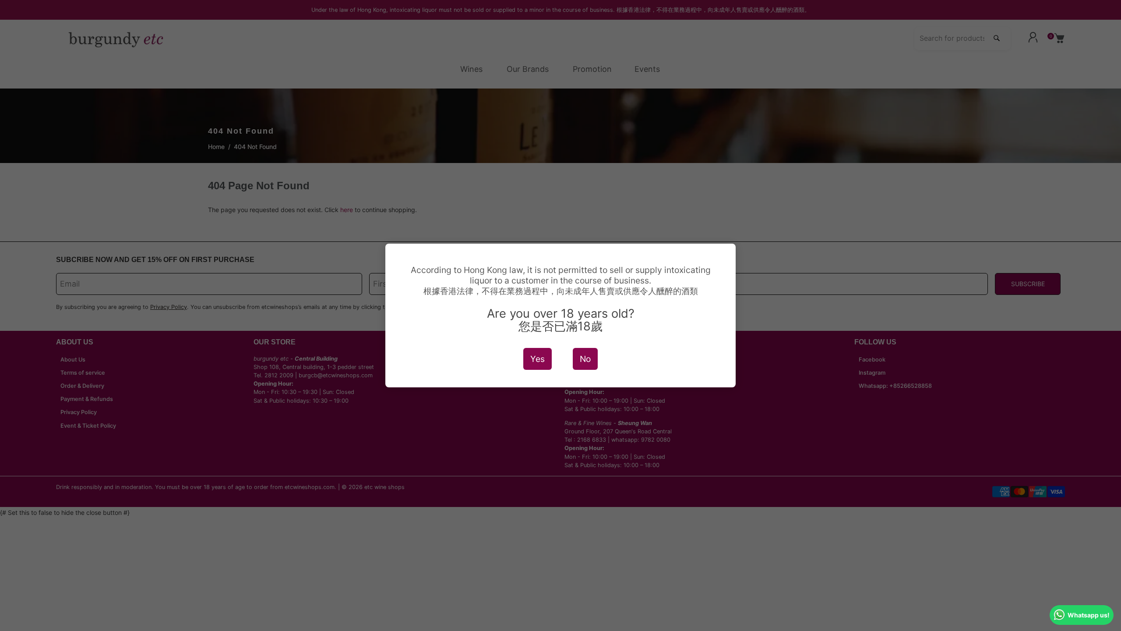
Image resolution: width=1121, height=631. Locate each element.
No (585, 359)
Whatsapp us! (1089, 615)
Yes (537, 359)
